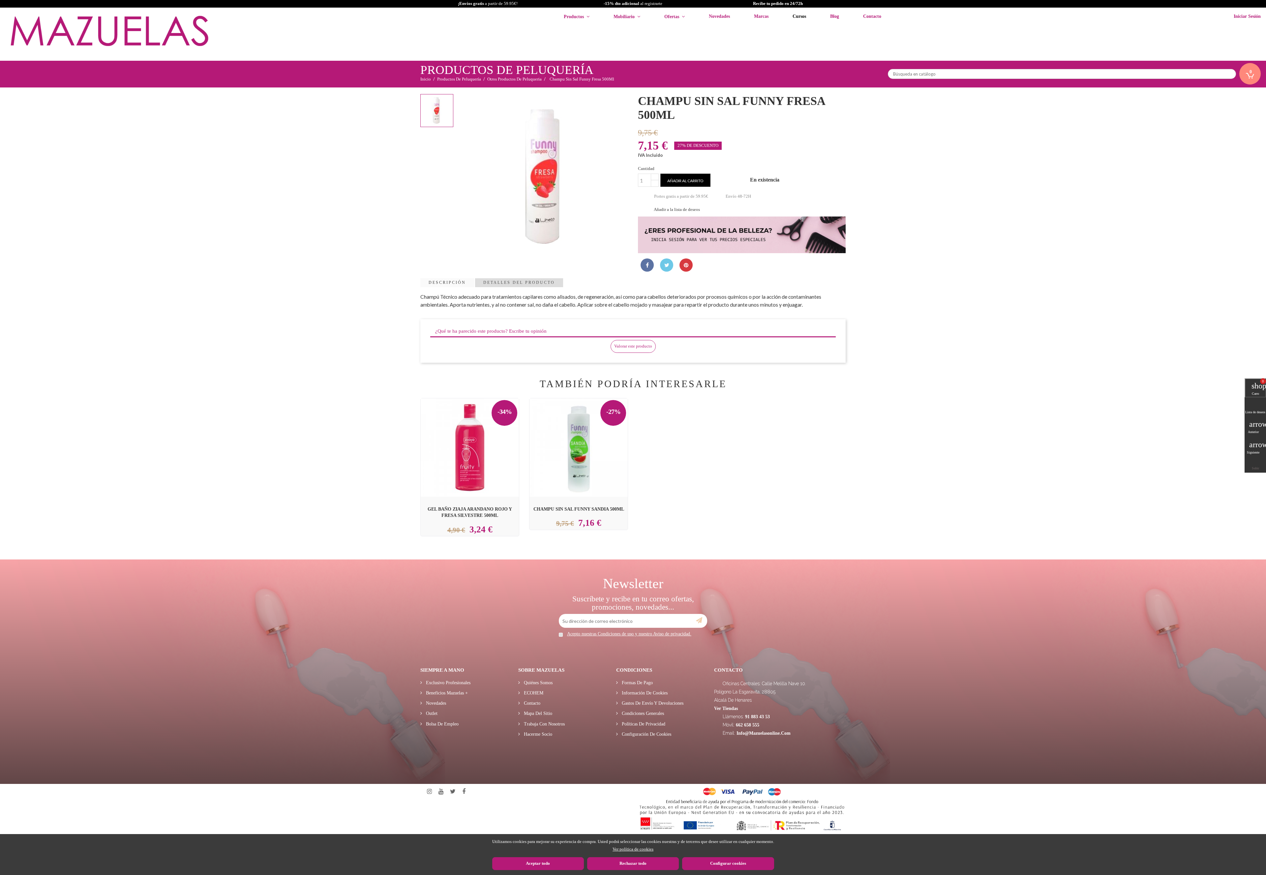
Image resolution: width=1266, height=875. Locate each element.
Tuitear (666, 265)
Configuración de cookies (645, 734)
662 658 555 (747, 725)
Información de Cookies (644, 692)
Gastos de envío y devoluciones (651, 703)
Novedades (435, 703)
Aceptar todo (538, 863)
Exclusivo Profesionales (447, 682)
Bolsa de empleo (442, 724)
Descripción (447, 282)
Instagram (429, 791)
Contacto (531, 703)
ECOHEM (533, 692)
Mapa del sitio (537, 713)
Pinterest (686, 265)
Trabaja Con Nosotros (544, 724)
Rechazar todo (633, 863)
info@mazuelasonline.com (764, 733)
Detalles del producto (519, 282)
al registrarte (633, 3)
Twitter (453, 791)
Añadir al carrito (685, 180)
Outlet (431, 713)
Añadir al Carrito (478, 432)
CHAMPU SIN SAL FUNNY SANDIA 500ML (578, 509)
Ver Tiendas (726, 708)
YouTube (440, 791)
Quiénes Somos (538, 682)
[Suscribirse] (699, 620)
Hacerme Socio (537, 734)
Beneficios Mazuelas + (446, 692)
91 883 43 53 (757, 716)
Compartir (647, 265)
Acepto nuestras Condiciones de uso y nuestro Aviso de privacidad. (629, 633)
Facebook (464, 791)
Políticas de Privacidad (642, 724)
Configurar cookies (728, 863)
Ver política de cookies (633, 849)
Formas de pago (636, 682)
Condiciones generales (642, 713)
